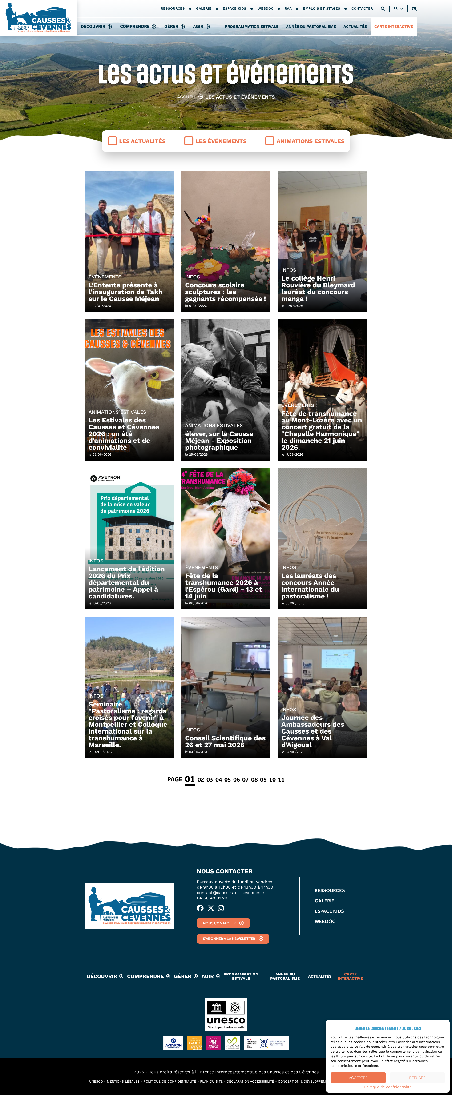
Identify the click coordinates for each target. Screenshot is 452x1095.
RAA (288, 9)
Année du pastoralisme (311, 26)
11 (281, 779)
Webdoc (265, 9)
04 (218, 779)
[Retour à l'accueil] (38, 18)
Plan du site (211, 1081)
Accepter (358, 1077)
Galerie (203, 9)
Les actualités (142, 141)
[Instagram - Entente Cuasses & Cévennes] (221, 908)
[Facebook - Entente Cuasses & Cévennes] (200, 908)
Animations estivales (310, 141)
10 (272, 779)
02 (201, 779)
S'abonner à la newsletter (229, 938)
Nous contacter (219, 923)
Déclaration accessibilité (250, 1081)
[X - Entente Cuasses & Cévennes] (210, 908)
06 (236, 779)
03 (209, 779)
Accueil (186, 96)
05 (227, 779)
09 (263, 779)
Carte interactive (393, 26)
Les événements (221, 141)
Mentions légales (123, 1081)
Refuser (417, 1077)
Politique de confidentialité (388, 1087)
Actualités (355, 26)
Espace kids (234, 9)
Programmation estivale (251, 26)
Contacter (362, 9)
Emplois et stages (321, 9)
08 (254, 779)
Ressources (173, 9)
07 (245, 779)
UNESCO (96, 1081)
